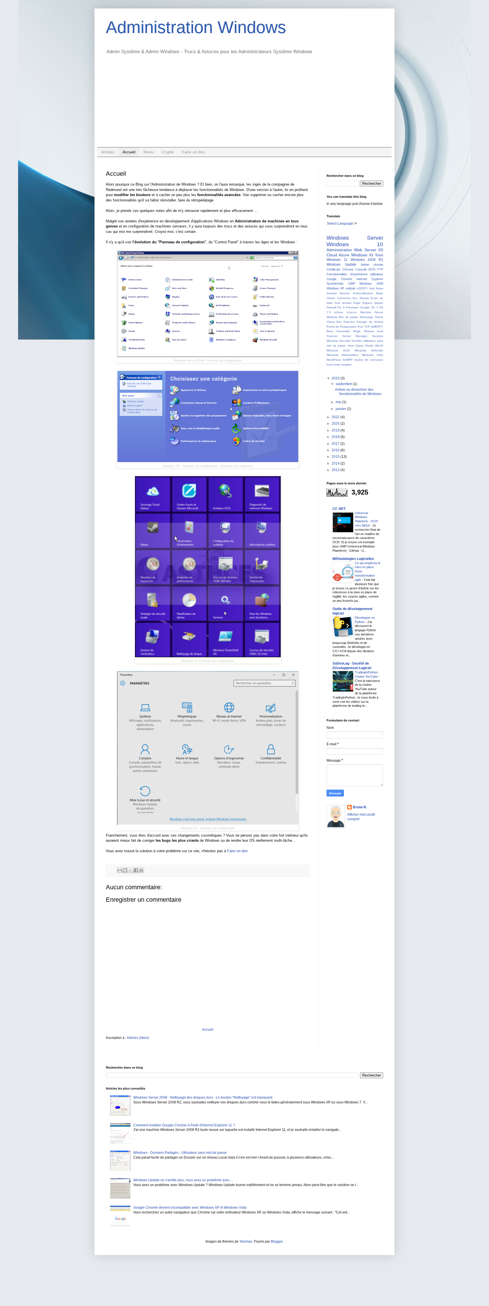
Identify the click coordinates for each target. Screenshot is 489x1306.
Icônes (338, 312)
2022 (336, 417)
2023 (336, 378)
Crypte (168, 152)
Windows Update (341, 265)
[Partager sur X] (130, 870)
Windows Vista (372, 354)
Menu (148, 152)
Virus (351, 345)
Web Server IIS (368, 250)
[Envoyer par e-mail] (120, 870)
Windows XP (335, 288)
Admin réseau (372, 264)
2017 (336, 444)
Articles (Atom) (138, 1038)
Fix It (341, 307)
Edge (357, 302)
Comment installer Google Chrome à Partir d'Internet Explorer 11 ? (184, 1125)
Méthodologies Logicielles (353, 559)
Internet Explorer (370, 279)
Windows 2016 (338, 350)
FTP (380, 269)
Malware (332, 317)
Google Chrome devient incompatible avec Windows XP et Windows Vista (189, 1208)
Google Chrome (339, 279)
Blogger (277, 1241)
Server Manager (354, 336)
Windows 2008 (371, 283)
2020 (336, 424)
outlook (350, 288)
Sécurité (344, 340)
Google (365, 307)
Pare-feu (349, 321)
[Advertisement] (244, 104)
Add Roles (376, 288)
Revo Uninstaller (338, 331)
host (329, 364)
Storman (245, 1241)
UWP (351, 283)
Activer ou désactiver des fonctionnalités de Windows (358, 392)
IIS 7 (374, 307)
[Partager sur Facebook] (136, 870)
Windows (359, 255)
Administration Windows (196, 27)
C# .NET (339, 509)
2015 (336, 457)
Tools (379, 255)
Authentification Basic (368, 293)
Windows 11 (337, 260)
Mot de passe (348, 317)
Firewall (331, 307)
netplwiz (346, 364)
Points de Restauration (342, 326)
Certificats (333, 269)
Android (332, 293)
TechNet (356, 340)
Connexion (344, 298)
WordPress (334, 359)
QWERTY (377, 326)
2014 (336, 463)
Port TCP (364, 326)
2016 (336, 450)
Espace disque (373, 302)
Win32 (379, 345)
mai (339, 402)
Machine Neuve (371, 312)
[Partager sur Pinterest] (141, 870)
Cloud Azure (338, 255)
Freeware (352, 307)
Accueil (129, 152)
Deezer (364, 298)
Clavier (331, 298)
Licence (352, 312)
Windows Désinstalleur (342, 354)
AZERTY (362, 288)
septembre (344, 384)
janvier (341, 409)
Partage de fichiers (370, 321)
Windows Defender (369, 350)
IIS (371, 255)
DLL (355, 298)
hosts (336, 364)
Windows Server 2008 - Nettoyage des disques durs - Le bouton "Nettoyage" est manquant (202, 1097)
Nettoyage (366, 317)
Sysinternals (335, 283)
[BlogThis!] (125, 870)
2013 (336, 470)
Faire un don (193, 152)
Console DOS (365, 269)
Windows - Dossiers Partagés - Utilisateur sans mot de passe (180, 1153)
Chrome (347, 269)
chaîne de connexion (368, 359)
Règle (357, 331)
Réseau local (373, 331)
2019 (336, 430)
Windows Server (355, 238)
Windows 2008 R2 (367, 260)
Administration (339, 250)
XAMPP (347, 359)
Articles (107, 152)
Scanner (332, 336)
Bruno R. (360, 807)
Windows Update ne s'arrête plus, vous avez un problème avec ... (183, 1180)
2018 (336, 437)
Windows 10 (355, 244)
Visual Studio (364, 345)
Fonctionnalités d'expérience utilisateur (355, 274)
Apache (345, 293)
